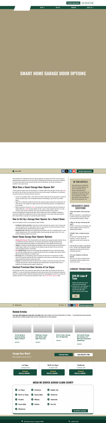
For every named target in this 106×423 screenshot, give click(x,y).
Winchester (21, 409)
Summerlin (54, 399)
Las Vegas (21, 390)
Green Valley (22, 404)
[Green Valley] (16, 404)
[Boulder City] (48, 390)
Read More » (17, 342)
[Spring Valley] (32, 395)
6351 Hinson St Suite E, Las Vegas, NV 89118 (33, 421)
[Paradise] (16, 399)
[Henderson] (48, 395)
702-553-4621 (47, 275)
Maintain (73, 7)
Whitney (36, 399)
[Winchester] (16, 409)
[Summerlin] (48, 399)
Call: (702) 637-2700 (87, 3)
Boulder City (54, 390)
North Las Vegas (23, 394)
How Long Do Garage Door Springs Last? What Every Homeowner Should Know (84, 337)
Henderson (54, 394)
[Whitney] (32, 399)
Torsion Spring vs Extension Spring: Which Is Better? (20, 337)
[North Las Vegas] (16, 395)
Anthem (36, 404)
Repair (42, 7)
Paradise (21, 399)
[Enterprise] (32, 390)
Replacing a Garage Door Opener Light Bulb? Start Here (41, 337)
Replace (58, 7)
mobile (27, 209)
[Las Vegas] (16, 390)
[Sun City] (48, 404)
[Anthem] (32, 404)
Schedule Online (63, 355)
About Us (90, 7)
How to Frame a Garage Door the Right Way (63, 336)
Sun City (53, 404)
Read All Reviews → (25, 373)
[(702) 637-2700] (69, 421)
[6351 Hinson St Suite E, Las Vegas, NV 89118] (22, 421)
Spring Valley (38, 394)
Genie (17, 250)
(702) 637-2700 (74, 421)
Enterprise (37, 390)
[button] (63, 171)
